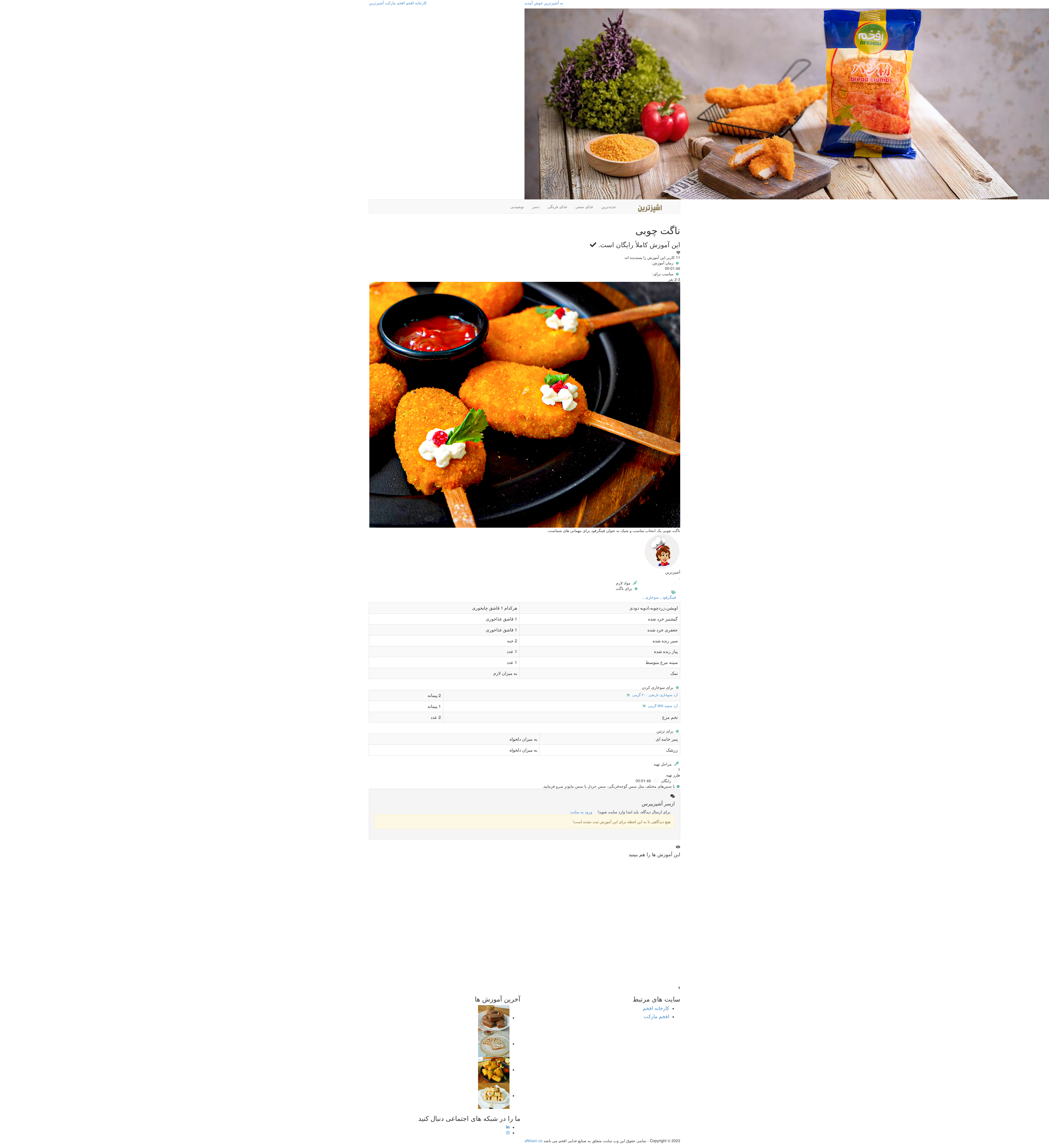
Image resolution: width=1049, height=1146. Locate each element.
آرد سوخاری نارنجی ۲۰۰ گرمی (654, 694)
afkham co (533, 1140)
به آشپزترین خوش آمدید (543, 2)
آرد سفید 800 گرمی (662, 705)
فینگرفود (669, 597)
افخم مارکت (395, 2)
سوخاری (652, 597)
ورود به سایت (581, 811)
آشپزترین (376, 2)
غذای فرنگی (557, 206)
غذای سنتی (584, 206)
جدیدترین (608, 206)
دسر (535, 206)
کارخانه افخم (416, 2)
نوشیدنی (517, 206)
